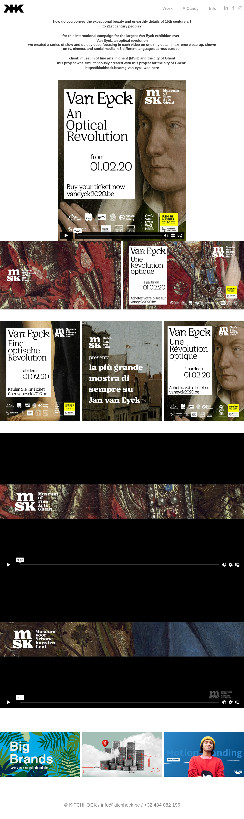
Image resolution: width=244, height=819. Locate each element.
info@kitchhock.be (120, 805)
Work (168, 8)
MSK (134, 58)
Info (212, 8)
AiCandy (190, 8)
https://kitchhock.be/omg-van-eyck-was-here (122, 68)
